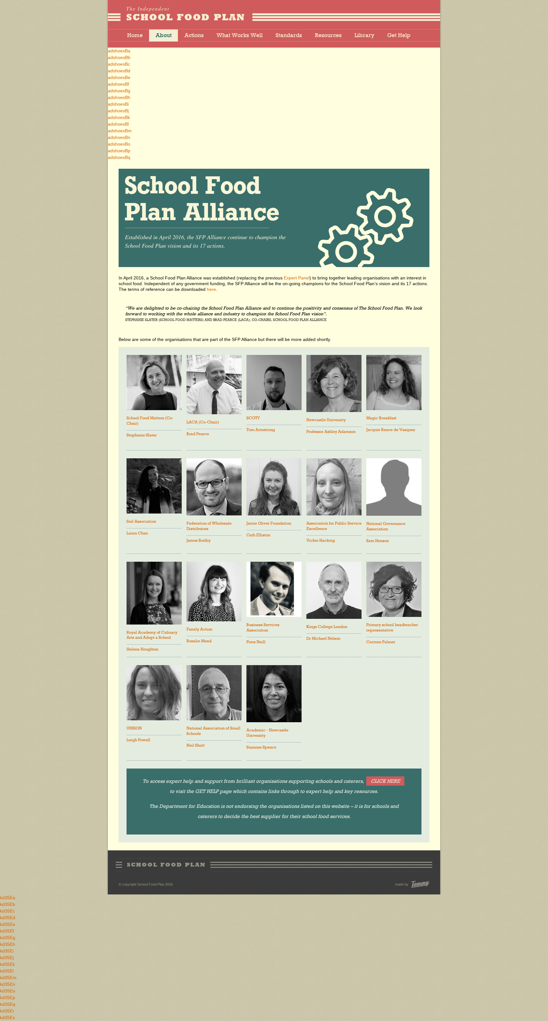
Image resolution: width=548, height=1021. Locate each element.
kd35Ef (7, 930)
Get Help (398, 35)
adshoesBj (118, 110)
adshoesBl (118, 124)
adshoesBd (119, 70)
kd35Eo (7, 990)
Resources (328, 35)
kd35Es (7, 1017)
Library (364, 35)
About (164, 35)
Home (135, 35)
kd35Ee (7, 924)
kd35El (7, 970)
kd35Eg (7, 937)
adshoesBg (119, 90)
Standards (289, 35)
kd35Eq (7, 1004)
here (211, 289)
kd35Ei (7, 950)
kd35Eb (7, 904)
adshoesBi (118, 104)
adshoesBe (119, 77)
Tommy (420, 884)
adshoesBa (119, 50)
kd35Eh (7, 944)
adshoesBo (119, 144)
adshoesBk (119, 117)
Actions (194, 35)
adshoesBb (119, 57)
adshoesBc (119, 64)
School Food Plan (185, 14)
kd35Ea (7, 897)
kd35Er (7, 1010)
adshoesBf (118, 84)
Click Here (385, 781)
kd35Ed (7, 917)
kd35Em (8, 977)
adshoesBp (119, 150)
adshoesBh (119, 97)
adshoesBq (119, 157)
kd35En (7, 984)
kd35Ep (7, 997)
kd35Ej (7, 957)
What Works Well (240, 35)
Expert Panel (297, 277)
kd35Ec (7, 910)
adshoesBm (120, 130)
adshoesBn (119, 137)
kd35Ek (7, 964)
